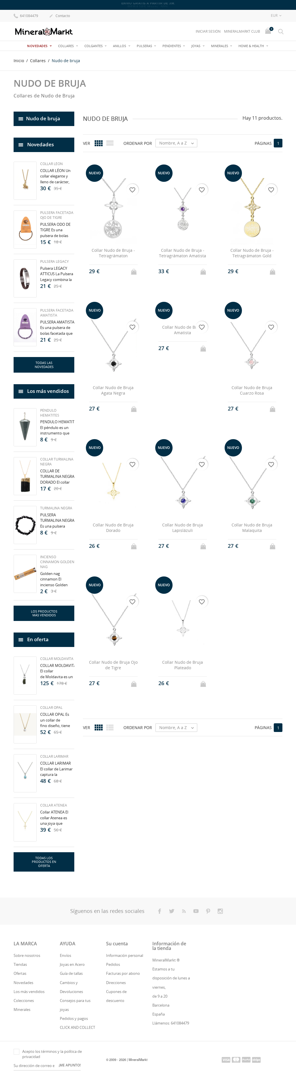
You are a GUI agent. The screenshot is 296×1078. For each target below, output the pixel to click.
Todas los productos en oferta (44, 862)
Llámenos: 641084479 (170, 1023)
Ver (86, 143)
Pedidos (113, 964)
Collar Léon (51, 163)
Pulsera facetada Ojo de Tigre (56, 215)
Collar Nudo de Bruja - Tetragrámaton (113, 253)
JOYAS (196, 46)
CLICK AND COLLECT (77, 1027)
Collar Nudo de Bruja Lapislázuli (182, 527)
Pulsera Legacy (54, 261)
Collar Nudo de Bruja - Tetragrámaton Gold (252, 253)
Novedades (38, 46)
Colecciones (24, 1000)
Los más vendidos (29, 991)
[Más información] (119, 271)
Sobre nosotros (27, 955)
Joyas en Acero (72, 964)
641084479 (28, 15)
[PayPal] (246, 1059)
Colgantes (93, 46)
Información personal (124, 955)
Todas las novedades (44, 364)
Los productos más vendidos (44, 613)
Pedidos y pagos (74, 1018)
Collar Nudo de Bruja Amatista (182, 330)
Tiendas (20, 964)
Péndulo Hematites (49, 413)
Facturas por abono (123, 973)
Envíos (65, 955)
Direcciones (116, 982)
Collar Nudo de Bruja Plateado (182, 665)
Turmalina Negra (56, 508)
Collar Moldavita (56, 658)
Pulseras (145, 46)
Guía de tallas (71, 973)
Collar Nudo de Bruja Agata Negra (113, 390)
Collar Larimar (54, 756)
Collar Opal (51, 707)
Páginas (263, 143)
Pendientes (172, 46)
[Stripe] (256, 1059)
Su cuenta (117, 943)
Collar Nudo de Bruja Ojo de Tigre (113, 665)
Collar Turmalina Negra (56, 462)
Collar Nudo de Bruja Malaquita (252, 527)
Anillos (120, 46)
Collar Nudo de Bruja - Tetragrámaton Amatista (182, 253)
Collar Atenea (53, 805)
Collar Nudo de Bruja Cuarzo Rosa (252, 390)
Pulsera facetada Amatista (56, 313)
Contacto (59, 15)
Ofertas (20, 973)
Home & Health (251, 46)
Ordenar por (137, 143)
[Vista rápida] (108, 271)
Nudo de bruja (43, 118)
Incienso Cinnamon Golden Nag (57, 561)
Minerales (220, 46)
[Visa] (226, 1059)
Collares (66, 46)
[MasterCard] (236, 1059)
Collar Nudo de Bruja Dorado (113, 527)
